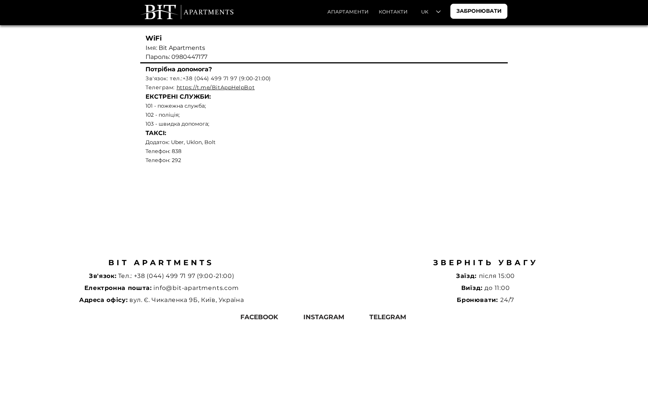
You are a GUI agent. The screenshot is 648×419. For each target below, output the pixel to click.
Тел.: (126, 275)
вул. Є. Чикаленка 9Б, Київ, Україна (186, 299)
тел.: (176, 78)
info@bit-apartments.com (195, 287)
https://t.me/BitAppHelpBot (216, 87)
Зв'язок (156, 78)
